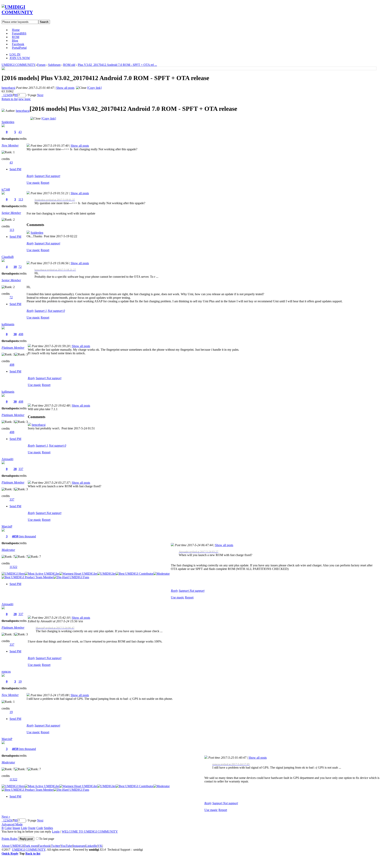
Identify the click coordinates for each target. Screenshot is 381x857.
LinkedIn (91, 845)
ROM (15, 37)
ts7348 (6, 189)
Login (56, 831)
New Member (10, 145)
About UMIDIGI (12, 845)
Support (40, 176)
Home (16, 30)
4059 (15, 536)
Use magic (33, 182)
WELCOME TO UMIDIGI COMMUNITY (90, 831)
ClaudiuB (8, 257)
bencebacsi (8, 87)
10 (15, 266)
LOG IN (15, 54)
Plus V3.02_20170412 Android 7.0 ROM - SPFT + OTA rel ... (117, 64)
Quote (32, 828)
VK (100, 845)
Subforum (54, 64)
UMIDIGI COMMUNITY (19, 64)
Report (45, 182)
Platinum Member (13, 347)
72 (20, 266)
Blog (15, 40)
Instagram (79, 845)
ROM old (69, 64)
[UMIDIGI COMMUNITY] (23, 12)
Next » (6, 816)
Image (16, 828)
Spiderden (8, 122)
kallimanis (8, 324)
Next (40, 95)
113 (20, 199)
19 (20, 681)
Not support (52, 176)
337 (20, 469)
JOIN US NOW (20, 58)
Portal (19, 47)
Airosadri (7, 459)
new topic (24, 99)
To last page (46, 838)
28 (15, 469)
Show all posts (65, 87)
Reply (30, 176)
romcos (6, 671)
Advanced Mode (12, 824)
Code (39, 828)
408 (20, 334)
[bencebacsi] (3, 69)
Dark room (31, 845)
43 (20, 132)
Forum (19, 33)
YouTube (66, 845)
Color (8, 828)
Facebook (18, 44)
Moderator (8, 550)
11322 (13, 567)
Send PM (15, 169)
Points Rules (9, 838)
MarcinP (7, 526)
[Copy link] (94, 87)
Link (24, 828)
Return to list (10, 99)
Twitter (55, 845)
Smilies (48, 828)
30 (15, 334)
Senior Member (11, 212)
